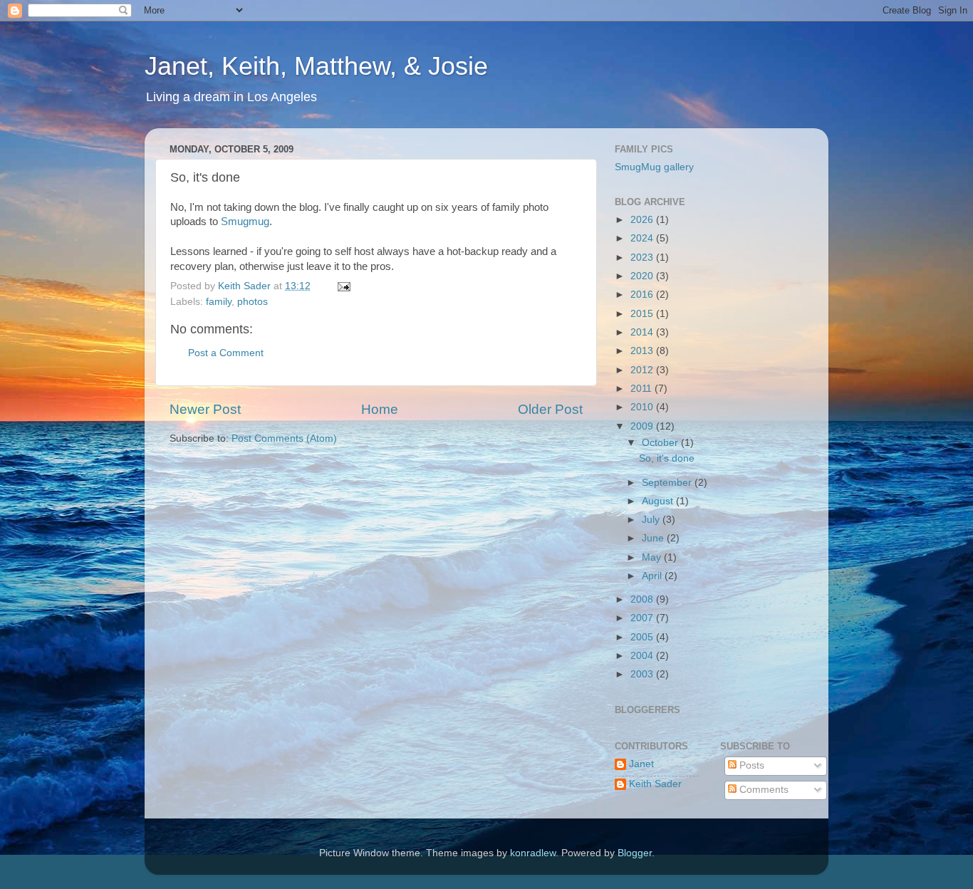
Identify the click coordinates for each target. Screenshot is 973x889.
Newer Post (205, 409)
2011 (642, 388)
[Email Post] (343, 286)
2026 (643, 219)
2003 (643, 674)
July (652, 519)
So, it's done (666, 458)
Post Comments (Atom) (284, 438)
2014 (643, 332)
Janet (641, 764)
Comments (763, 789)
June (654, 538)
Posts (750, 765)
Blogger (635, 853)
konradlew (533, 853)
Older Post (550, 409)
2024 (643, 238)
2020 (643, 276)
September (668, 482)
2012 (643, 370)
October (661, 442)
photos (252, 301)
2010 (643, 407)
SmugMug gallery (654, 167)
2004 (643, 655)
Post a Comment (226, 353)
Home (379, 409)
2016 (643, 294)
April (653, 576)
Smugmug (245, 221)
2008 (643, 599)
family (218, 301)
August (659, 501)
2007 (643, 618)
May (653, 557)
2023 (643, 257)
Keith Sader (655, 784)
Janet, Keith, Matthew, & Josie (316, 65)
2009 (643, 426)
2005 (643, 637)
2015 (643, 313)
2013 (643, 350)
